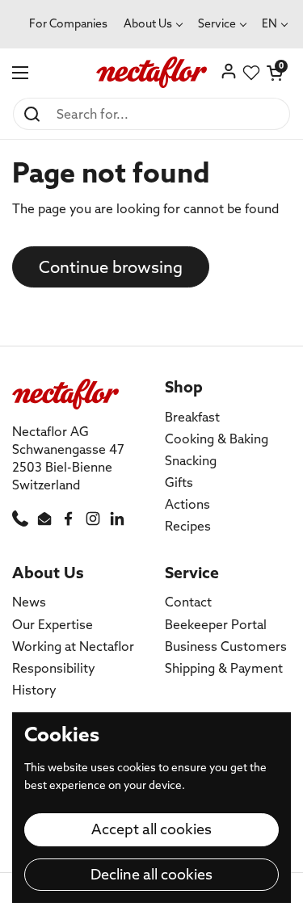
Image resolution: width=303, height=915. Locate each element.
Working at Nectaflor (73, 646)
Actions (187, 504)
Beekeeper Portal (216, 624)
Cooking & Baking (216, 438)
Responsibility (53, 668)
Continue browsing (111, 267)
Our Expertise (52, 624)
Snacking (191, 460)
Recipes (188, 526)
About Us (148, 23)
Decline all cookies (151, 874)
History (34, 690)
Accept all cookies (151, 829)
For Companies (68, 23)
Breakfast (192, 417)
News (29, 602)
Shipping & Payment (224, 668)
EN (269, 23)
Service (217, 23)
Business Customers (226, 646)
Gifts (179, 482)
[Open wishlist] (251, 73)
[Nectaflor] (151, 73)
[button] (275, 73)
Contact (188, 602)
